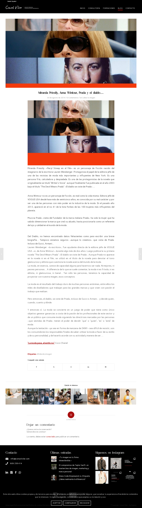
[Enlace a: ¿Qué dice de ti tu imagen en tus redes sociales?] (95, 397)
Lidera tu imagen (88, 98)
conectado (50, 437)
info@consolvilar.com (20, 459)
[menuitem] (83, 8)
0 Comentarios (72, 98)
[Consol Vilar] (22, 10)
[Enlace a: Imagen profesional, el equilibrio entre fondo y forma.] (30, 397)
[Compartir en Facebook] (36, 366)
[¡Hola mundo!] (1, 254)
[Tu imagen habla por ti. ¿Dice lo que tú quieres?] (115, 477)
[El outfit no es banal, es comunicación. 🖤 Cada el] (129, 463)
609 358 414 (16, 463)
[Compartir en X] (53, 366)
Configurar (70, 503)
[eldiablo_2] (71, 53)
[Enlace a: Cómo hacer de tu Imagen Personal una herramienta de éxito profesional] (46, 397)
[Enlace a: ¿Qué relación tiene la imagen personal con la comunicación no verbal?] (79, 397)
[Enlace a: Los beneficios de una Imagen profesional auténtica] (63, 397)
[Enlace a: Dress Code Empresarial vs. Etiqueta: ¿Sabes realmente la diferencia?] (54, 477)
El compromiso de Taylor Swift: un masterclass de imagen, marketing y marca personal (74, 468)
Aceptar (57, 503)
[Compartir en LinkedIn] (88, 366)
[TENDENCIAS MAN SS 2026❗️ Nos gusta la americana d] (101, 463)
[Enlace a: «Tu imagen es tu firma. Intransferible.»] (54, 459)
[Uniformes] (140, 254)
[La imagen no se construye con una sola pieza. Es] (115, 463)
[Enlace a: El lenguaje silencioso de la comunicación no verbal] (128, 397)
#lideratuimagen (44, 354)
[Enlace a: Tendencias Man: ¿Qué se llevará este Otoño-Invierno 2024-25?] (112, 397)
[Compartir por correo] (105, 366)
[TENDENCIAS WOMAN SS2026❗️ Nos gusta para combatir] (101, 477)
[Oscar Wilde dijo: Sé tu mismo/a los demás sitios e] (129, 477)
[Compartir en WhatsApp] (71, 366)
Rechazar (84, 503)
